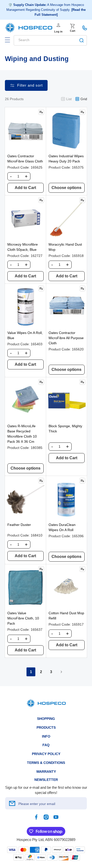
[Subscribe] (12, 803)
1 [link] (31, 672)
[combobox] (50, 40)
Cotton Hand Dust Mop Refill (66, 615)
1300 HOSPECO (85, 27)
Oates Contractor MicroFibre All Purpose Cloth (66, 338)
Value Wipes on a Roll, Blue (25, 335)
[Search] (81, 40)
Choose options (66, 188)
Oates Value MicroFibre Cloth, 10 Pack (23, 618)
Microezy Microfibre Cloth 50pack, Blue (22, 247)
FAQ (46, 745)
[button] (7, 39)
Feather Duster (19, 525)
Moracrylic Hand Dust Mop (65, 247)
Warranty (46, 771)
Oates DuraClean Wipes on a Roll (62, 527)
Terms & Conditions (46, 763)
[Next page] (61, 671)
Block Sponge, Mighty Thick (65, 428)
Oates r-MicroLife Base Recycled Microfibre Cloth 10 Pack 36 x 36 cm (22, 433)
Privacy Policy (46, 754)
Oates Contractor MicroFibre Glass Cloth (25, 158)
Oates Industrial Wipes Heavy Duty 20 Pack (66, 158)
